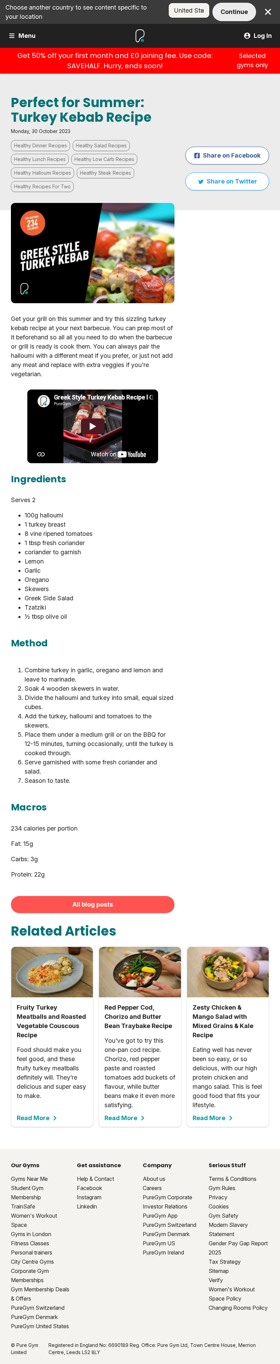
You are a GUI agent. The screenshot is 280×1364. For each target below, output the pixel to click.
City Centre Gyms (32, 1261)
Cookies (219, 1206)
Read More (33, 1118)
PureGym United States (40, 1326)
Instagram (89, 1197)
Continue (234, 11)
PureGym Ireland (163, 1252)
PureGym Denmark (34, 1317)
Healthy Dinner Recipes (40, 145)
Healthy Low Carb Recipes (104, 159)
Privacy (218, 1197)
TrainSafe (23, 1206)
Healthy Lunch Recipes (40, 159)
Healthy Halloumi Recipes (42, 173)
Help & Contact (95, 1178)
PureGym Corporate (167, 1197)
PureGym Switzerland (38, 1307)
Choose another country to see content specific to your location (76, 12)
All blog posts (92, 904)
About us (154, 1178)
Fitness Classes (30, 1243)
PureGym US (159, 1243)
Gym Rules (222, 1188)
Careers (152, 1188)
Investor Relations (165, 1206)
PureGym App (160, 1215)
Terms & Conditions (232, 1178)
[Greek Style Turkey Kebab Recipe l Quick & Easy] (93, 426)
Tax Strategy (225, 1261)
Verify (216, 1280)
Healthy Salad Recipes (101, 145)
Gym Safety (223, 1215)
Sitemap (219, 1270)
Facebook (89, 1188)
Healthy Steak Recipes (105, 173)
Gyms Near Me (29, 1178)
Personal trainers (31, 1252)
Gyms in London (31, 1234)
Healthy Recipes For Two (42, 186)
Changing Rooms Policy (238, 1307)
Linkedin (87, 1206)
